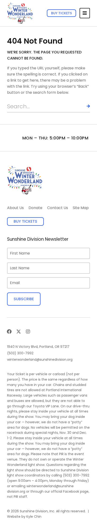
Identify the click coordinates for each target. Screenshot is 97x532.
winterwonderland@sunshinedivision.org (40, 489)
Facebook (71, 491)
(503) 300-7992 (76, 475)
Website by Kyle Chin (24, 516)
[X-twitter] (18, 331)
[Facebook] (9, 331)
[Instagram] (28, 331)
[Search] (84, 106)
